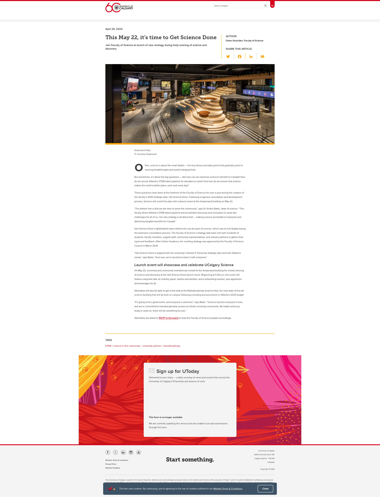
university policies (151, 346)
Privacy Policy (110, 464)
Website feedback (112, 468)
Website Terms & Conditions (227, 488)
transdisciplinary (171, 346)
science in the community (127, 346)
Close (265, 488)
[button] (230, 56)
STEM (108, 346)
